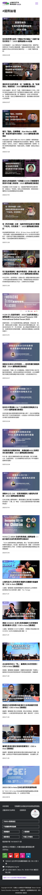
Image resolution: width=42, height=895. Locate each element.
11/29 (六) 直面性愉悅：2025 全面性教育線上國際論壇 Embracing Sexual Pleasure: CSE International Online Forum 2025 (20, 317)
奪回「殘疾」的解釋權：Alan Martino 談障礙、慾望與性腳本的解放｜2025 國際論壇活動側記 (20, 133)
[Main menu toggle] (37, 3)
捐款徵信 (7, 837)
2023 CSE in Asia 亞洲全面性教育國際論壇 (19, 787)
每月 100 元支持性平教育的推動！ (15, 878)
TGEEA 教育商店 (9, 821)
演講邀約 (7, 832)
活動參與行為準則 (8, 810)
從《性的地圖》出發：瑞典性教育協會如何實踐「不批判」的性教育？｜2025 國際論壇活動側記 (20, 226)
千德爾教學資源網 (10, 827)
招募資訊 (23, 810)
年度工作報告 (28, 837)
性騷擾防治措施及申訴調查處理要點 (27, 806)
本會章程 (5, 806)
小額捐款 (26, 832)
